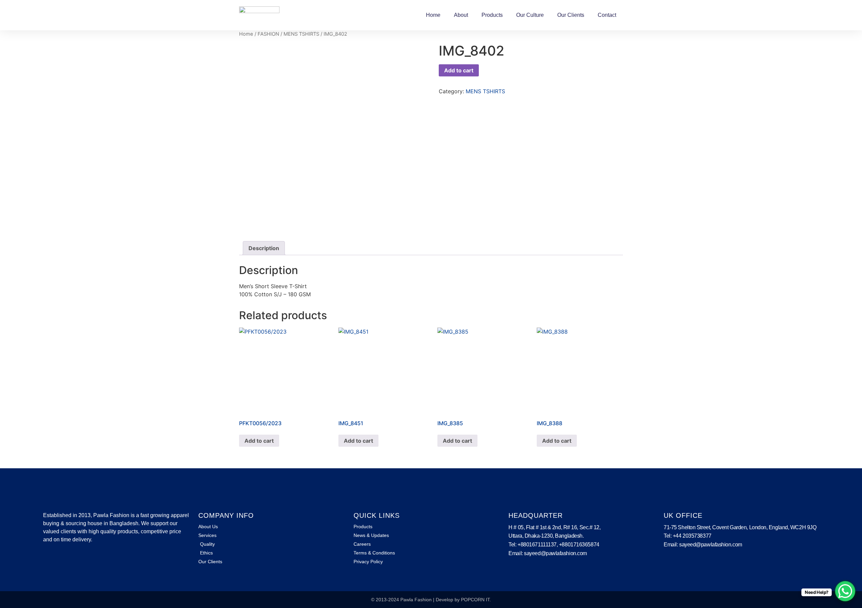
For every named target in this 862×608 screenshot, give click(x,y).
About (461, 15)
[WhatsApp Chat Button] (845, 591)
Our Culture (530, 15)
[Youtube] (68, 559)
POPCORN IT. (476, 599)
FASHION (268, 34)
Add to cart (458, 70)
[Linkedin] (57, 559)
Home (433, 15)
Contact (607, 15)
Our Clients (570, 15)
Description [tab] (263, 248)
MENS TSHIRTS (301, 34)
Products (492, 15)
